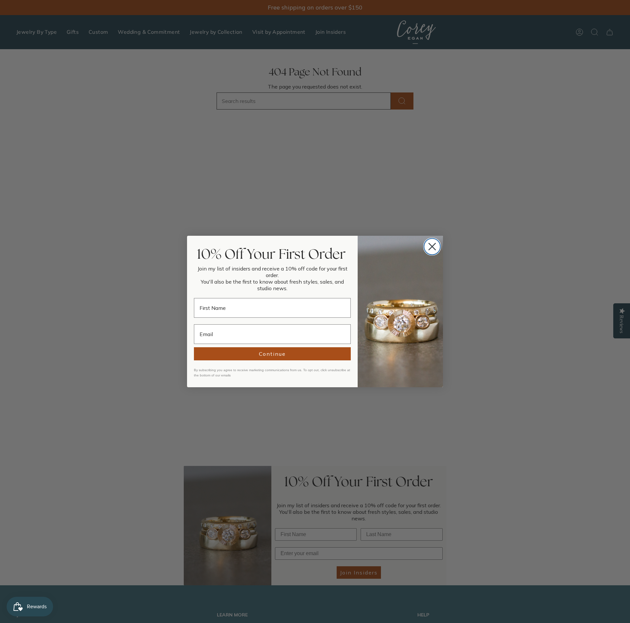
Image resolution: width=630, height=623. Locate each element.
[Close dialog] (432, 246)
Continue (272, 354)
